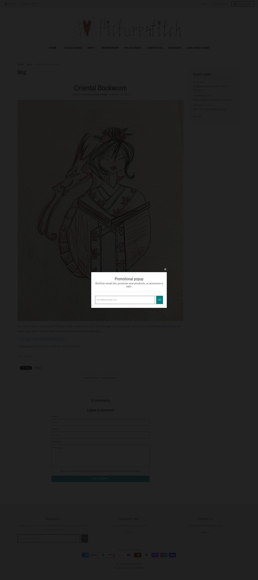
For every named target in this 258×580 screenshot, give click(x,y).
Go (159, 299)
